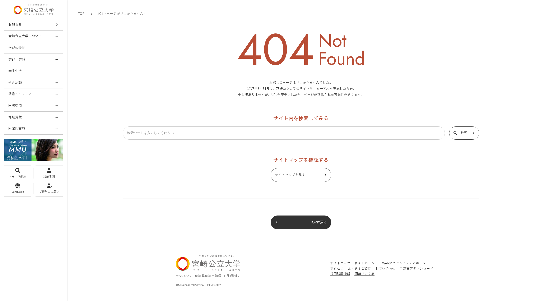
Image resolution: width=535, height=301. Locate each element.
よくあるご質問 (359, 268)
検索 (464, 132)
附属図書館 (16, 128)
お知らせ (15, 24)
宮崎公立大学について (25, 36)
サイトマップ (340, 263)
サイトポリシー (366, 263)
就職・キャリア (20, 94)
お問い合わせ (385, 268)
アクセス (337, 268)
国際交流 (15, 105)
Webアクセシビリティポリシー (405, 263)
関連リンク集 (364, 274)
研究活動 (15, 82)
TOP (81, 13)
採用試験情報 (340, 274)
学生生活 (15, 71)
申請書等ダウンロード (416, 268)
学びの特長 (16, 47)
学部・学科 (16, 59)
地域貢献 (15, 117)
